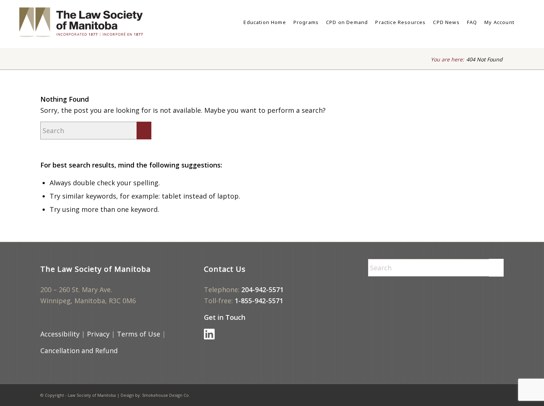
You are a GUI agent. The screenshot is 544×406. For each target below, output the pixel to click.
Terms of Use (138, 333)
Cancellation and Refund (79, 350)
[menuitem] (264, 22)
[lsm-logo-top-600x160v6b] (89, 22)
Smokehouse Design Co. (166, 395)
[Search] (521, 22)
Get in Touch (224, 317)
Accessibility (60, 333)
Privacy (98, 333)
